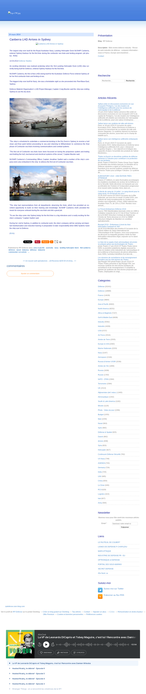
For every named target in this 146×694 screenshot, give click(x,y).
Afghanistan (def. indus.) (107, 392)
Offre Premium (48, 614)
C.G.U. (112, 612)
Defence (12, 250)
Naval (18, 250)
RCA (100, 490)
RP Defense (17, 612)
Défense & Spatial (105, 432)
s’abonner (47, 652)
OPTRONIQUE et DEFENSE (109, 560)
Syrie (100, 428)
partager (64, 652)
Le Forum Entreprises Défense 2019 (112, 209)
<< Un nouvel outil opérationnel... (36, 261)
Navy (56, 248)
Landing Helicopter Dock (69, 248)
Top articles (76, 612)
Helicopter (102, 450)
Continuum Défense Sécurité (109, 454)
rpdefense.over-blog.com (15, 606)
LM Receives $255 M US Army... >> (62, 261)
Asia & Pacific (39, 248)
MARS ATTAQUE (104, 551)
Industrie (41, 250)
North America (103, 309)
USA (99, 331)
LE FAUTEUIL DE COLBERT (109, 542)
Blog (100, 41)
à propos (80, 652)
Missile (100, 406)
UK (99, 388)
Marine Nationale (104, 348)
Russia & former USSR (107, 362)
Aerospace (102, 357)
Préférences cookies (94, 614)
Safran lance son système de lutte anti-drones (115, 123)
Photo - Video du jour (106, 410)
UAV (99, 476)
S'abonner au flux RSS (114, 595)
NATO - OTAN (103, 379)
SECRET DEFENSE (105, 569)
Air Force (101, 335)
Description (103, 48)
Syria (100, 445)
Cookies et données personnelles (70, 614)
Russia (100, 370)
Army (100, 503)
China (100, 481)
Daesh (100, 437)
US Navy (101, 459)
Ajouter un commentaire (30, 274)
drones (100, 441)
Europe (101, 300)
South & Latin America (106, 401)
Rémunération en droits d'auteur (130, 612)
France (100, 295)
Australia (49, 248)
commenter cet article (18, 252)
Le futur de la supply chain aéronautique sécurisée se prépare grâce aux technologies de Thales (117, 243)
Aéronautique (103, 397)
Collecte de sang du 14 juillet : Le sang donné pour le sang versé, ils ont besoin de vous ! (118, 193)
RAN (12, 233)
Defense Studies (25, 61)
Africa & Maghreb (104, 313)
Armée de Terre (104, 340)
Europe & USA (103, 344)
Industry (25, 250)
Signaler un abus (100, 612)
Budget (101, 415)
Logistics (101, 494)
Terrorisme (102, 384)
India (100, 472)
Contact (101, 56)
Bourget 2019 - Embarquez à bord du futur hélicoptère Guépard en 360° (114, 226)
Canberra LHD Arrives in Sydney (30, 39)
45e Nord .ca (103, 573)
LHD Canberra (85, 248)
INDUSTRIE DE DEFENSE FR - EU (111, 556)
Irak (99, 498)
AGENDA (101, 463)
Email (103, 523)
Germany (101, 468)
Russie (100, 375)
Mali (99, 419)
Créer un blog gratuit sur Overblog (56, 612)
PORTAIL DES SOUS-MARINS (110, 564)
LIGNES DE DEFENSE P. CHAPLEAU (112, 547)
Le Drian (101, 485)
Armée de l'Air (103, 366)
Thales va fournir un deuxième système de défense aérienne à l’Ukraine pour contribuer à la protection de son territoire (117, 159)
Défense (33, 250)
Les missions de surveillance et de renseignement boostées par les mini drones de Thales (117, 259)
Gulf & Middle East (105, 317)
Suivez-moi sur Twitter (114, 588)
